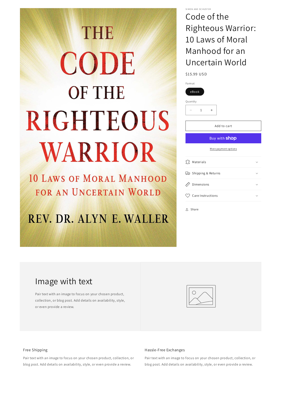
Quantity (191, 101)
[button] (223, 162)
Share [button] (195, 209)
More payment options (223, 148)
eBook (195, 92)
